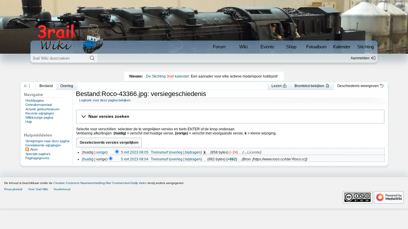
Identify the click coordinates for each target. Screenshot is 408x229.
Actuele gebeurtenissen (42, 109)
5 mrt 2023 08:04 (134, 159)
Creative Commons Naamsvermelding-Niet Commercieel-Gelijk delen (100, 183)
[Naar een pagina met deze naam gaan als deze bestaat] (92, 58)
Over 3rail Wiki (38, 189)
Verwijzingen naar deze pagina (47, 141)
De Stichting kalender (167, 76)
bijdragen (193, 152)
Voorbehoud (61, 189)
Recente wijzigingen (39, 113)
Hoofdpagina (34, 100)
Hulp (28, 121)
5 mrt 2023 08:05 (134, 152)
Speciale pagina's (37, 154)
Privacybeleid (13, 189)
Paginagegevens (37, 158)
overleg (176, 152)
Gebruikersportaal (38, 104)
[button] (27, 86)
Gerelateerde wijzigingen (43, 145)
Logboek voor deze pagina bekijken (105, 100)
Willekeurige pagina (39, 117)
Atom (34, 149)
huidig (88, 159)
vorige (101, 152)
